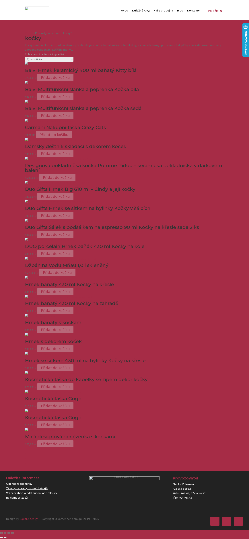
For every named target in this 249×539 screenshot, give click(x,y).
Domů (29, 33)
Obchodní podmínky (19, 483)
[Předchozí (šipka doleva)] (1, 537)
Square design (29, 519)
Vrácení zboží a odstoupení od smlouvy (31, 493)
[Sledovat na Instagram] (226, 521)
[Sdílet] (8, 533)
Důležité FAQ (140, 10)
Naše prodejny (163, 10)
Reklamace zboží (17, 497)
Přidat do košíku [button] (55, 77)
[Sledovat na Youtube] (238, 521)
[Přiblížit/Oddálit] (1, 533)
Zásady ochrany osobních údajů (27, 488)
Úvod (124, 10)
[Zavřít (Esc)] (12, 533)
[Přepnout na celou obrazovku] (5, 533)
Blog (180, 10)
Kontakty (193, 10)
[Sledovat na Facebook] (214, 521)
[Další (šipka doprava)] (5, 537)
